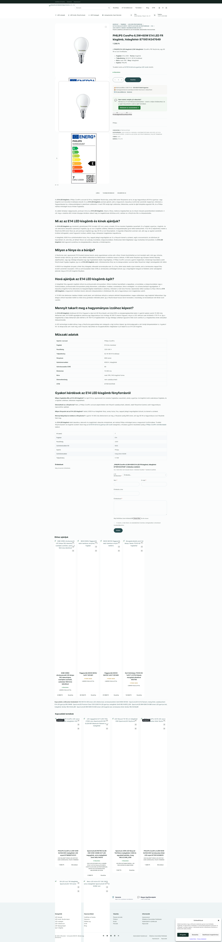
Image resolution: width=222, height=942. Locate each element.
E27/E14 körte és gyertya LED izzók (136, 67)
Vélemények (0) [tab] (121, 193)
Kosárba (133, 80)
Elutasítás (195, 935)
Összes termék (117, 917)
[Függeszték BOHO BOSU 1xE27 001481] (88, 605)
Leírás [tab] (98, 193)
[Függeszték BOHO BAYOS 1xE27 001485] (111, 605)
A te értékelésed (118, 474)
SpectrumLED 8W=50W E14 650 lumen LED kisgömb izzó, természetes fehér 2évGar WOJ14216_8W (107, 707)
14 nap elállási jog (121, 92)
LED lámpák (61, 15)
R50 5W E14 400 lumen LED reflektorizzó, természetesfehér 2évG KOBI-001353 (103, 702)
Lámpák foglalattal (65, 690)
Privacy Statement (201, 938)
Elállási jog (87, 921)
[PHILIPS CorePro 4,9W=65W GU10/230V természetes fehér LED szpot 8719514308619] (154, 783)
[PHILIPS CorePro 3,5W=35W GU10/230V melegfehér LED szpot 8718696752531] (68, 783)
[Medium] (118, 935)
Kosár (115, 921)
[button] (218, 920)
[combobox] (91, 8)
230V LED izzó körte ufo (94, 863)
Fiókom (115, 919)
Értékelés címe (118, 489)
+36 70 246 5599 (162, 16)
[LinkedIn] (114, 935)
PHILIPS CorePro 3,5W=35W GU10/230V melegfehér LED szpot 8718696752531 (68, 853)
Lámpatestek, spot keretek (112, 15)
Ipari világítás (59, 928)
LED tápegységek (60, 926)
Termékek (138, 8)
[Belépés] (159, 7)
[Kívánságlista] (162, 7)
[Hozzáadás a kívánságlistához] (73, 542)
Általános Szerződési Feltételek (152, 919)
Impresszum (77, 1)
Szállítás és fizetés (90, 917)
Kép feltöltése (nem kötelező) (123, 518)
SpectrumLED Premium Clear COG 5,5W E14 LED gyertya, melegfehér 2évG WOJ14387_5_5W (102, 704)
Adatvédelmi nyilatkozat (149, 921)
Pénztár (115, 923)
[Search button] (109, 8)
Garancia (69, 1)
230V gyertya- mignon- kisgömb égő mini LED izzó (138, 132)
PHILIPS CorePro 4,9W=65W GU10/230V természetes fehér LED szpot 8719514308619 (154, 853)
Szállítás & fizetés (60, 1)
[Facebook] (103, 935)
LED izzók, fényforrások (77, 15)
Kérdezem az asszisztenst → (129, 107)
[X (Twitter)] (107, 935)
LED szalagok (95, 15)
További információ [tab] (108, 193)
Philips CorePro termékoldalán (156, 425)
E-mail (143, 480)
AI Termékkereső (127, 8)
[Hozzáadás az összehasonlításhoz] (73, 546)
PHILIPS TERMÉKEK (156, 134)
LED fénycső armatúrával (124, 863)
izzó (119, 136)
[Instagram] (111, 935)
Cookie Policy (193, 938)
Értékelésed (118, 498)
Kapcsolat (145, 923)
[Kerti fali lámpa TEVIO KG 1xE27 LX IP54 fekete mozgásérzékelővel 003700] (133, 605)
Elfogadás (183, 935)
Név (115, 480)
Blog (147, 8)
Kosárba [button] (70, 695)
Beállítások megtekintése (210, 935)
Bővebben (74, 865)
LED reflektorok (60, 923)
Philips (115, 123)
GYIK (153, 8)
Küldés (118, 530)
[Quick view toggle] (73, 550)
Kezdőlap (116, 8)
